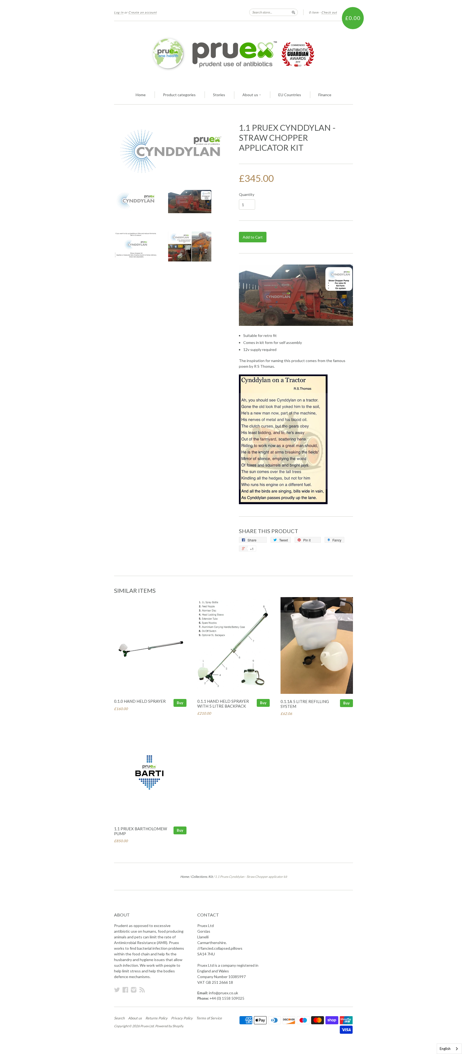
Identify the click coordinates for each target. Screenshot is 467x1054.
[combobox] (449, 1048)
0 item (314, 12)
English (445, 1048)
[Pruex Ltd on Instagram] (134, 989)
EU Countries (289, 94)
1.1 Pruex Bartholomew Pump (140, 831)
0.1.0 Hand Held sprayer (140, 701)
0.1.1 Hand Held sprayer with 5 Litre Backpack (223, 703)
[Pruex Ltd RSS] (142, 989)
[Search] (293, 12)
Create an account (142, 12)
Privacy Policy (182, 1018)
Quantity (246, 194)
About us (250, 94)
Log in (119, 12)
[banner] (233, 53)
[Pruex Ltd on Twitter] (117, 989)
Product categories (179, 94)
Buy (180, 703)
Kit (211, 877)
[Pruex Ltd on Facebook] (125, 989)
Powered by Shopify (169, 1026)
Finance (324, 94)
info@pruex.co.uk (223, 993)
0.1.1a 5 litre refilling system (305, 704)
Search (119, 1018)
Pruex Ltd (147, 1026)
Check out (329, 12)
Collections (199, 877)
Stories (219, 94)
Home (141, 94)
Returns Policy (156, 1018)
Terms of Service (209, 1018)
